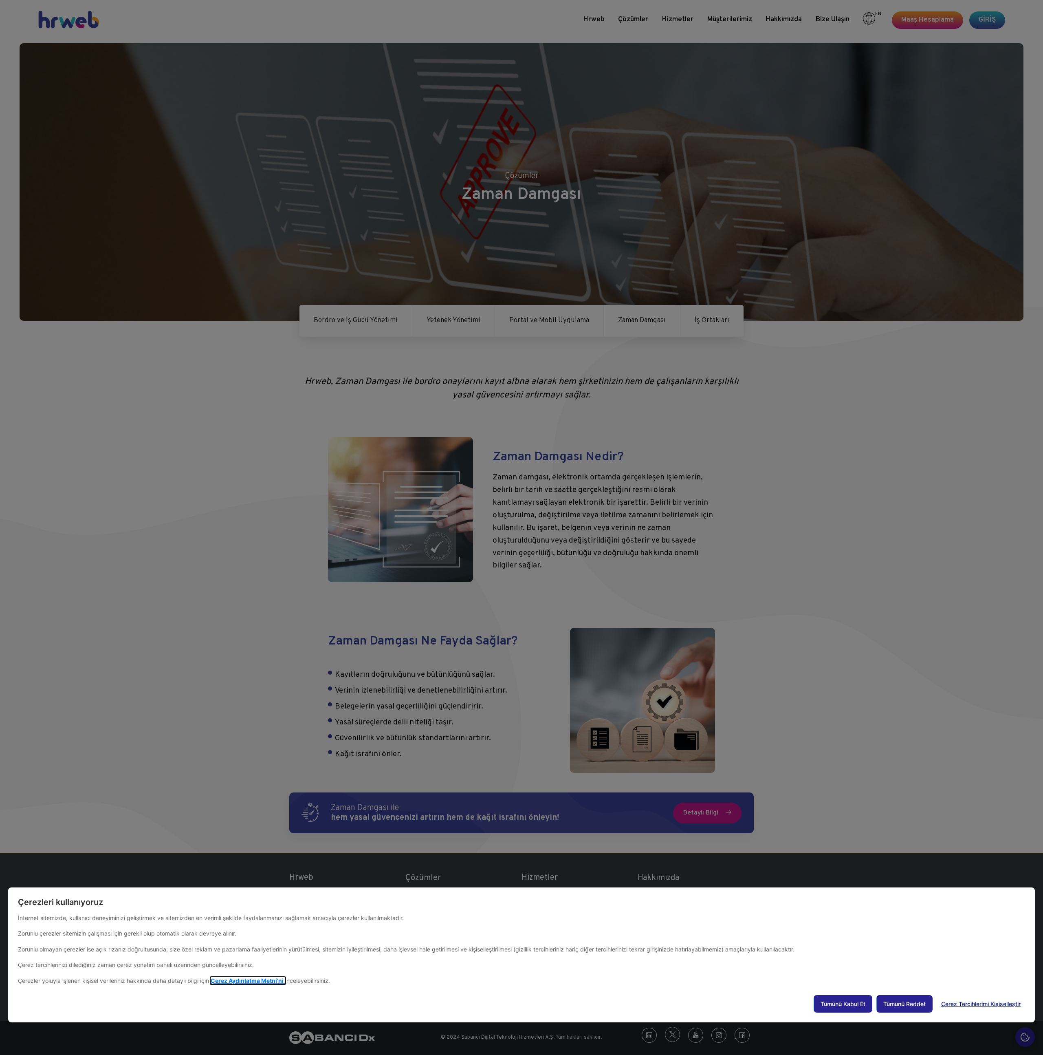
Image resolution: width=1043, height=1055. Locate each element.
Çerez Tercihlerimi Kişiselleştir (981, 1003)
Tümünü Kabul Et (843, 1003)
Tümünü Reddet (904, 1003)
